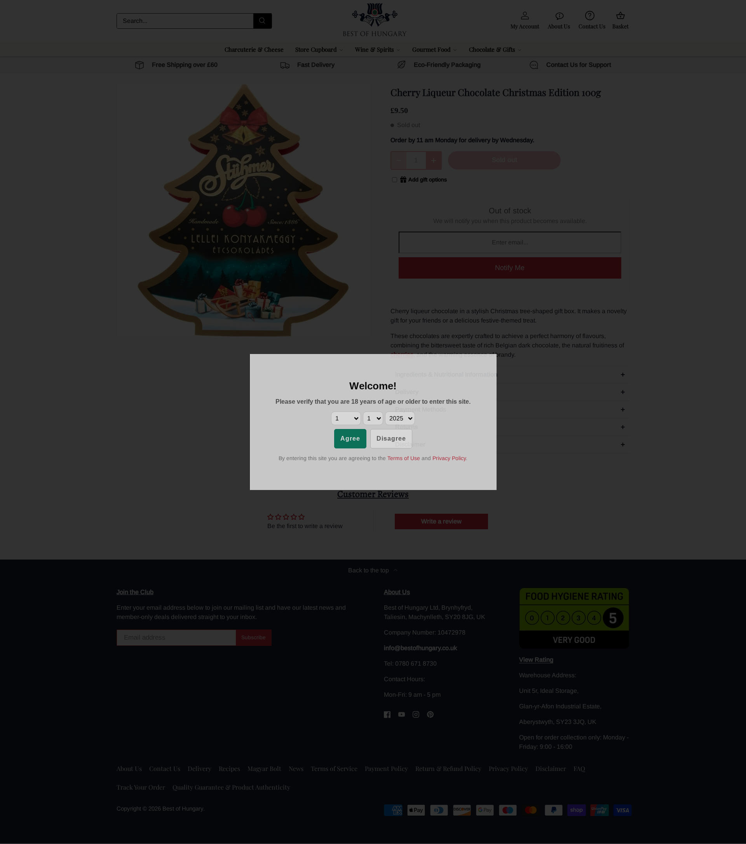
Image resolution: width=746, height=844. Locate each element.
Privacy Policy (449, 458)
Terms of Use (403, 458)
